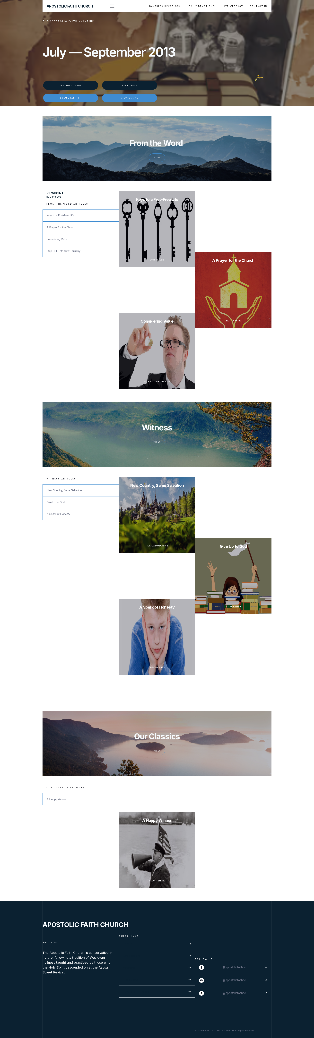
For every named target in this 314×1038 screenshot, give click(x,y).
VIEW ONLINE (129, 98)
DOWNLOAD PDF (70, 98)
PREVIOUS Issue (71, 85)
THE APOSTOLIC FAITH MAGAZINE (68, 21)
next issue (130, 85)
